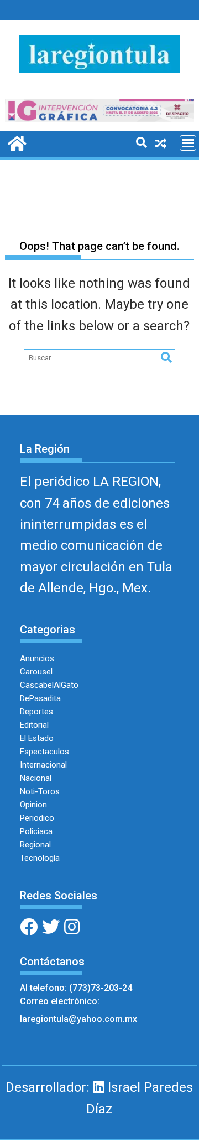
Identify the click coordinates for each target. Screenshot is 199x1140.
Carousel (36, 672)
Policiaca (36, 831)
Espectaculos (44, 751)
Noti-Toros (40, 791)
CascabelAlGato (49, 685)
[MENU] (188, 143)
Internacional (43, 765)
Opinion (33, 805)
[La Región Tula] (15, 142)
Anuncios (37, 658)
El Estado (37, 738)
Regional (35, 845)
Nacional (35, 778)
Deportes (36, 712)
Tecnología (40, 858)
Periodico (37, 818)
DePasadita (40, 698)
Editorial (34, 725)
